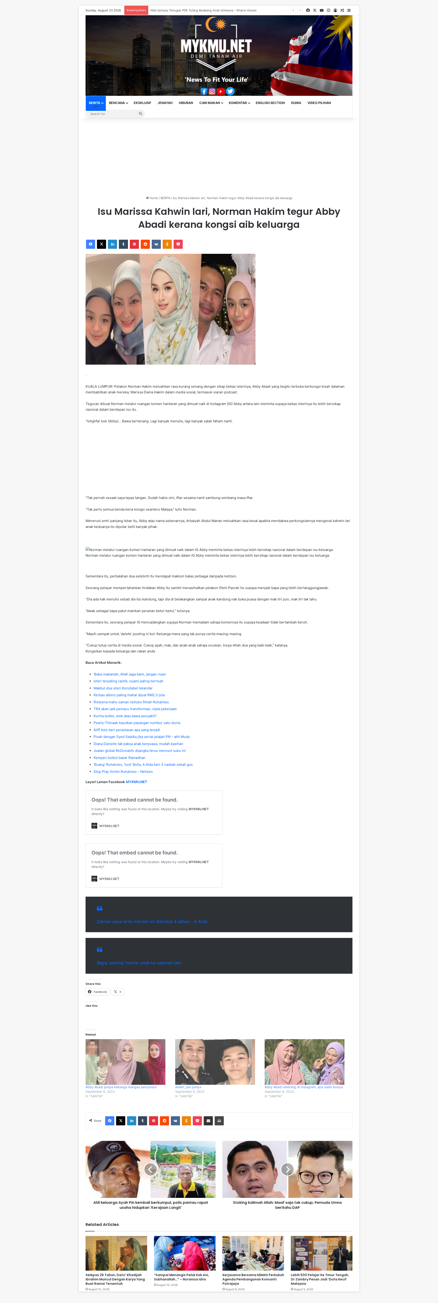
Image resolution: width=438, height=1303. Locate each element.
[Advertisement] (219, 157)
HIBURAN (186, 103)
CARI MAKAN (209, 103)
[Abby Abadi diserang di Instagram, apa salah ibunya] (307, 1062)
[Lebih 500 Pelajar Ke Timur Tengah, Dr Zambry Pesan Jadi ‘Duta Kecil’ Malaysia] (321, 1253)
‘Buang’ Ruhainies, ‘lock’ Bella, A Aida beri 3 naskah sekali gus (143, 764)
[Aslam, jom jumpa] (217, 1062)
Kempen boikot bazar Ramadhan (119, 757)
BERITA (94, 103)
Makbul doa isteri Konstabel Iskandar (123, 688)
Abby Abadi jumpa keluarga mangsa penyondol (121, 1087)
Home (153, 198)
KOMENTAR (238, 103)
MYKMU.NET (136, 782)
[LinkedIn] (112, 244)
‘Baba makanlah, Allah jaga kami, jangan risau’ (130, 674)
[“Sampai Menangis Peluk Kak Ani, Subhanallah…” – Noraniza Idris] (185, 1253)
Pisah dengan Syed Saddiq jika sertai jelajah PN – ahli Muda (142, 737)
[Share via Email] (208, 1120)
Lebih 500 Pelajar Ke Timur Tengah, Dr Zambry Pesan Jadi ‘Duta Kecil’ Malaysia (320, 1279)
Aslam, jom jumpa (188, 1087)
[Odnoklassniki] (167, 244)
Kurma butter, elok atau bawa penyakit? (125, 716)
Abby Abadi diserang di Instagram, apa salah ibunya (304, 1087)
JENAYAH (165, 103)
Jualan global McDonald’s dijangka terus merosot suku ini (140, 750)
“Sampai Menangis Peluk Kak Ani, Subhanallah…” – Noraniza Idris (181, 1277)
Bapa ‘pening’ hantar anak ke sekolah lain (139, 963)
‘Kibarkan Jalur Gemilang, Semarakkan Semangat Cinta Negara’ (195, 10)
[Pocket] (178, 244)
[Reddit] (145, 244)
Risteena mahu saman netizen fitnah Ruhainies (131, 702)
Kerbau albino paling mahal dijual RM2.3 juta (129, 695)
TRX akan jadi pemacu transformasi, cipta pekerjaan (135, 709)
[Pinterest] (134, 244)
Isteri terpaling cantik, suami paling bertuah (128, 681)
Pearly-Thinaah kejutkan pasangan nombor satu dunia (137, 723)
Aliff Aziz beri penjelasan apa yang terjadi (127, 730)
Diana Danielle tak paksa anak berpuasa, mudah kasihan (138, 744)
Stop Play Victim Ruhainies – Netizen (123, 771)
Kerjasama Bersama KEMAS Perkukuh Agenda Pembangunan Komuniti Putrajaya (253, 1279)
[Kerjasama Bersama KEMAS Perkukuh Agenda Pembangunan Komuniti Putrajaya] (253, 1253)
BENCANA (117, 103)
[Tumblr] (123, 244)
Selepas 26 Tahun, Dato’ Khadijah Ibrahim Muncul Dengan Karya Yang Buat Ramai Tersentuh (115, 1279)
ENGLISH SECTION (270, 103)
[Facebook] (90, 244)
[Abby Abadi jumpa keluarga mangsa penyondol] (128, 1062)
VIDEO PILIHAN (319, 103)
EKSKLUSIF (142, 103)
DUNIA (296, 103)
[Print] (219, 1120)
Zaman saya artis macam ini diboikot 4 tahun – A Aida (152, 921)
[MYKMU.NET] (219, 55)
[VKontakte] (156, 244)
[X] (101, 244)
